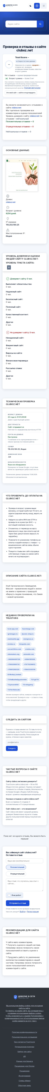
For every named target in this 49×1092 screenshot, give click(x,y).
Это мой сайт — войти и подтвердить (20, 93)
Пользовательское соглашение (24, 1037)
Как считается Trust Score (24, 1042)
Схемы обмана (24, 1081)
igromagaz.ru (13, 634)
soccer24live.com (14, 649)
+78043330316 (29, 669)
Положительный (17, 867)
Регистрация (33, 911)
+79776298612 (29, 664)
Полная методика (32, 88)
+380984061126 (14, 659)
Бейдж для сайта (24, 1052)
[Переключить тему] (30, 5)
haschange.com (28, 629)
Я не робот (16, 895)
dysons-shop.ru (28, 634)
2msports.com (24, 644)
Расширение (25, 1071)
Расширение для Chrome (24, 1066)
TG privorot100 (13, 685)
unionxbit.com (28, 654)
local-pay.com (13, 629)
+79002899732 (14, 664)
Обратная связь (24, 1085)
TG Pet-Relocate (14, 690)
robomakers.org (13, 654)
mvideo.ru (11, 644)
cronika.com (29, 649)
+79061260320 (13, 669)
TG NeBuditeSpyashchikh (17, 679)
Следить (11, 748)
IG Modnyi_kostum (14, 674)
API (24, 1056)
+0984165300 (29, 659)
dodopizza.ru (28, 639)
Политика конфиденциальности (24, 1032)
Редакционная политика (24, 1047)
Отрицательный (17, 874)
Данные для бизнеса (24, 1061)
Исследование (24, 1076)
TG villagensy (28, 685)
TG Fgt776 (35, 679)
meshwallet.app (13, 639)
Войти (22, 911)
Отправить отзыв (17, 903)
